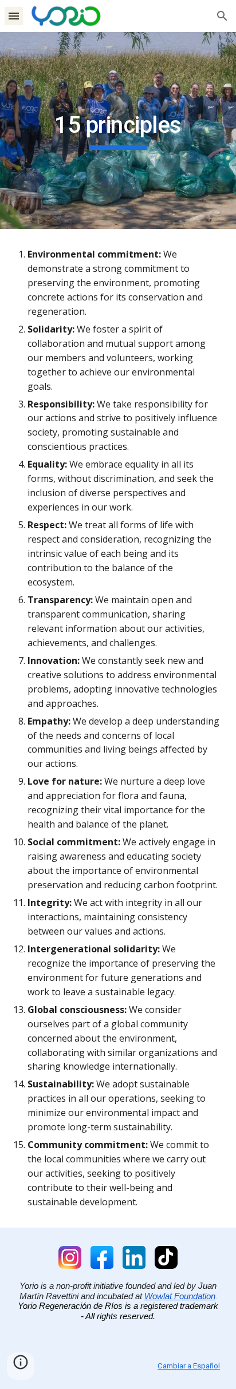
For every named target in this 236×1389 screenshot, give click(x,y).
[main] (118, 130)
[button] (13, 15)
